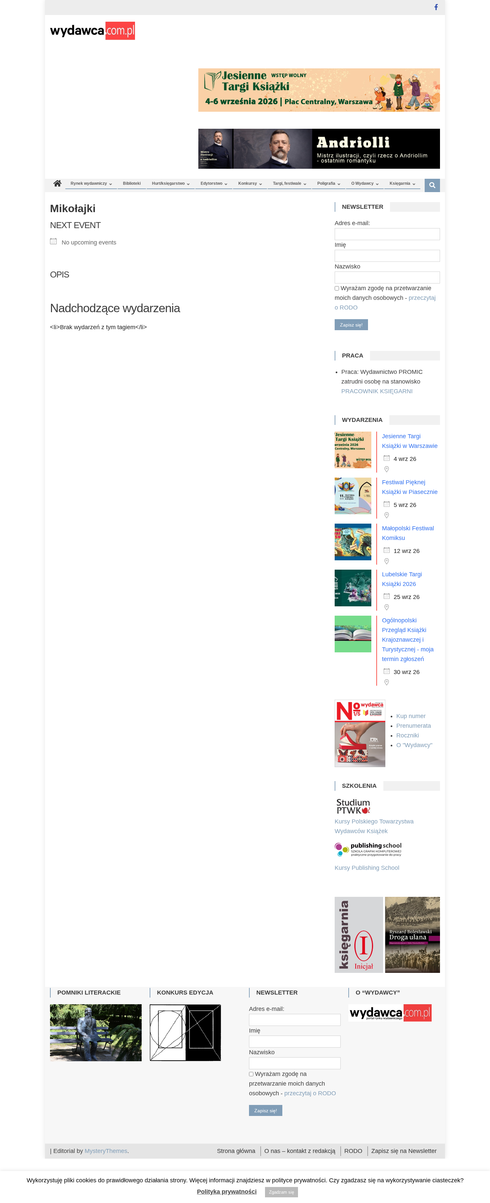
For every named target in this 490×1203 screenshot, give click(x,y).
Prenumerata (414, 725)
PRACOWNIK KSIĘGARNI (377, 391)
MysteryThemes (106, 1151)
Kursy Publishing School (367, 867)
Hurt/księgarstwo (168, 183)
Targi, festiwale (287, 183)
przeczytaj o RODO (310, 1093)
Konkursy (247, 183)
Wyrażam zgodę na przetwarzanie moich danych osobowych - (385, 298)
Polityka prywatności (227, 1191)
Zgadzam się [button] (281, 1192)
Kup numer (411, 716)
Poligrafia (326, 183)
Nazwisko (347, 266)
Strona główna (236, 1151)
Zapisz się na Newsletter (404, 1151)
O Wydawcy (362, 183)
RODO (353, 1151)
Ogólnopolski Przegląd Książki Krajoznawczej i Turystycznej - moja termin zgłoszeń (408, 639)
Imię (340, 244)
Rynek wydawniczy (89, 183)
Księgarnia (400, 183)
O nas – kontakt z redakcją (299, 1151)
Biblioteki (132, 183)
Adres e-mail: (352, 223)
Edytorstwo (211, 183)
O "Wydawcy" (415, 745)
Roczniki (408, 735)
